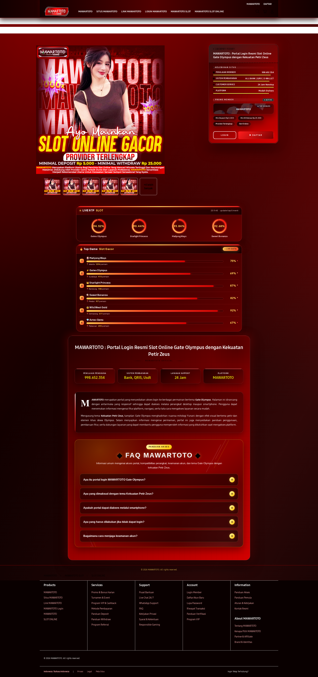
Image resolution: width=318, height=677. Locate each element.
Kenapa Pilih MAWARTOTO (248, 631)
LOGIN (225, 135)
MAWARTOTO (50, 592)
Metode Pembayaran (101, 608)
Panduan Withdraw (101, 619)
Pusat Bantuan (146, 592)
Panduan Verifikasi (196, 614)
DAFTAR (257, 135)
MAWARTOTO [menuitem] (253, 4)
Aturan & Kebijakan (244, 603)
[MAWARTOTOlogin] (56, 11)
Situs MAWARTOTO (53, 597)
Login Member (194, 592)
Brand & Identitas (243, 642)
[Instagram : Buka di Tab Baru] (266, 672)
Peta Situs (100, 671)
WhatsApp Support (148, 603)
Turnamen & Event (100, 597)
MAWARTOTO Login (53, 608)
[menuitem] (85, 12)
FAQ (141, 608)
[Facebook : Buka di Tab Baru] (253, 672)
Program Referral (100, 624)
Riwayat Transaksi (196, 608)
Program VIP (193, 619)
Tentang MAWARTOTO (245, 625)
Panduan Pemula (243, 597)
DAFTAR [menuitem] (268, 4)
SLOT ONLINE (50, 619)
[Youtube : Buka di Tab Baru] (272, 672)
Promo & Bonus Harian (102, 592)
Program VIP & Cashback (103, 603)
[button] (264, 11)
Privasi (80, 671)
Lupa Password (194, 603)
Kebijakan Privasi (147, 614)
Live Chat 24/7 (146, 597)
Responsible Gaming (149, 624)
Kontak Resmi (241, 608)
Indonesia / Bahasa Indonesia (56, 671)
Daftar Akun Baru (195, 597)
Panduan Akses (242, 592)
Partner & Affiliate (244, 636)
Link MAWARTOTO (53, 603)
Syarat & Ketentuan (149, 619)
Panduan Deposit (100, 614)
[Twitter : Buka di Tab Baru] (259, 672)
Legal (89, 671)
